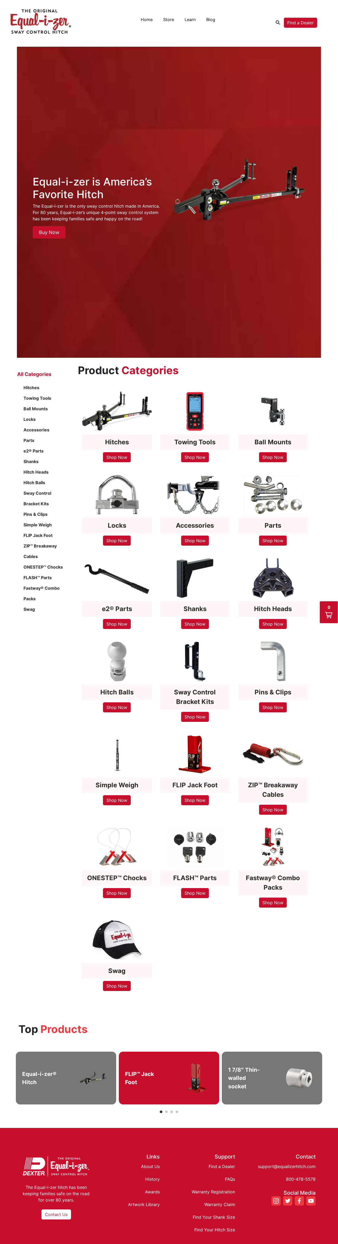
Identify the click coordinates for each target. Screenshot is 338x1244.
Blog (210, 19)
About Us (150, 1166)
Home (147, 19)
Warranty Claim (219, 1204)
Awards (152, 1191)
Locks (30, 419)
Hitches (31, 387)
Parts (29, 440)
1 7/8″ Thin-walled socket (244, 1077)
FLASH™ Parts (38, 577)
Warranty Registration (213, 1191)
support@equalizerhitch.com (287, 1166)
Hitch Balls (34, 482)
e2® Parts (34, 451)
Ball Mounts (36, 408)
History (152, 1179)
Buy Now (49, 232)
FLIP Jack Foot (38, 535)
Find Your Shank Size (214, 1217)
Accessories (36, 429)
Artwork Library (144, 1204)
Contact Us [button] (56, 1214)
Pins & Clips (36, 514)
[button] (329, 612)
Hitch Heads (36, 472)
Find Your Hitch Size (214, 1229)
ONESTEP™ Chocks (43, 567)
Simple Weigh (38, 524)
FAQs (230, 1179)
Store (168, 19)
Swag (29, 609)
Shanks (31, 461)
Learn (190, 19)
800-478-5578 (301, 1179)
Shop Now (116, 457)
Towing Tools (37, 398)
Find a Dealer (300, 22)
